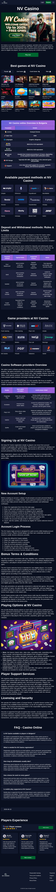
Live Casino (20, 71)
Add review (46, 827)
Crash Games (33, 71)
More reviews (28, 857)
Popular (6, 71)
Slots (47, 71)
